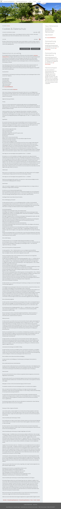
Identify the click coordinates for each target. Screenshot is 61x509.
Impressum (35, 504)
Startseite (8, 25)
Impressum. (15, 89)
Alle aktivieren (35, 48)
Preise (31, 500)
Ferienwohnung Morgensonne (12, 500)
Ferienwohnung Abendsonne (24, 500)
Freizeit (34, 500)
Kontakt (38, 500)
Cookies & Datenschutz (28, 504)
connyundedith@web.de (8, 86)
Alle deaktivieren (25, 48)
